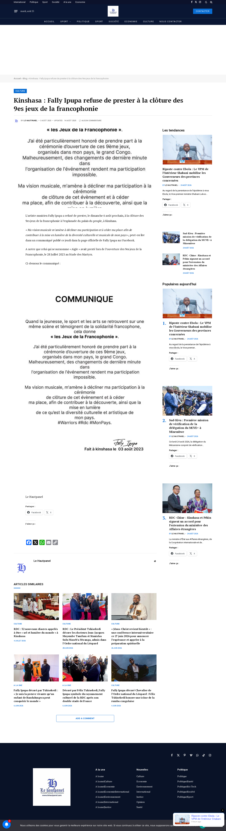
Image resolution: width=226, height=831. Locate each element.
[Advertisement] (113, 50)
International (19, 2)
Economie (80, 2)
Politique (34, 2)
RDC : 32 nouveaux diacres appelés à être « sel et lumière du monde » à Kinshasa (36, 632)
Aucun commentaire (91, 121)
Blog (25, 78)
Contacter (202, 11)
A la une (67, 2)
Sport (45, 2)
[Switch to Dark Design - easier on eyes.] (206, 2)
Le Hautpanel (31, 121)
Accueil (49, 21)
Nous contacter (170, 21)
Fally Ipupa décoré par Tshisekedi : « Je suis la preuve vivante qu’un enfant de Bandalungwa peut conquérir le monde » (36, 696)
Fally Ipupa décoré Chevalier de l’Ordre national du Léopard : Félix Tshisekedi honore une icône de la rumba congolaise (133, 696)
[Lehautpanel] (113, 11)
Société (55, 2)
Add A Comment (85, 718)
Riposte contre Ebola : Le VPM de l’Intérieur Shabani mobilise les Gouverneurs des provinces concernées (185, 174)
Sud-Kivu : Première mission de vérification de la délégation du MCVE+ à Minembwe (197, 238)
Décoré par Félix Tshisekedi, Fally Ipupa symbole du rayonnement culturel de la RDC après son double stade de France (84, 696)
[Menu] (16, 11)
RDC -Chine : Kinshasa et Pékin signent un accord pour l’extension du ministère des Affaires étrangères (197, 262)
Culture (148, 21)
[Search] (210, 2)
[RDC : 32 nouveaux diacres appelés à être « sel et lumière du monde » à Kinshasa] (36, 606)
